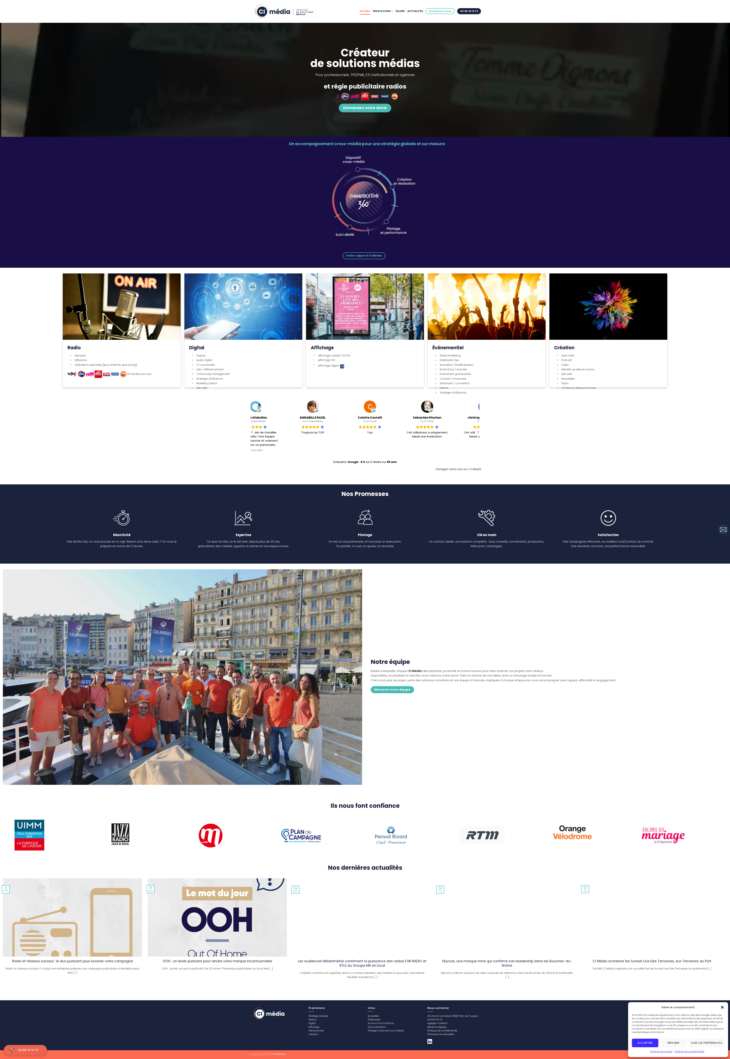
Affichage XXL (326, 360)
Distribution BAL (449, 360)
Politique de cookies (661, 1051)
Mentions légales (437, 1027)
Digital (312, 1023)
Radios (313, 1019)
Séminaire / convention (455, 383)
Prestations (382, 11)
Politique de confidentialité (689, 1051)
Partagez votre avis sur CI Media (386, 1030)
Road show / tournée (453, 369)
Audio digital (204, 360)
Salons (444, 388)
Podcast (566, 360)
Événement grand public (455, 374)
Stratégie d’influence (209, 379)
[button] (722, 1007)
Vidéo (565, 365)
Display (201, 355)
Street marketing (450, 355)
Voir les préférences (706, 1043)
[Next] (707, 835)
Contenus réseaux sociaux (578, 388)
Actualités (415, 11)
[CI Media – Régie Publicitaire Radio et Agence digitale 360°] (286, 11)
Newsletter (568, 379)
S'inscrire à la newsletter (440, 1034)
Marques (80, 355)
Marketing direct (206, 383)
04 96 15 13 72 (28, 1050)
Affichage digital (329, 366)
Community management (213, 374)
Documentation (377, 1027)
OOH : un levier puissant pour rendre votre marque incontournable (217, 961)
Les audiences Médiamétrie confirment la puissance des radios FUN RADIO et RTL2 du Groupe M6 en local (362, 963)
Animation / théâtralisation (457, 365)
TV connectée (205, 365)
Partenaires (374, 1019)
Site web (201, 388)
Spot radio (567, 355)
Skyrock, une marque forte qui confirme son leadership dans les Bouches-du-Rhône (507, 963)
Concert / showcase (453, 379)
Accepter (645, 1043)
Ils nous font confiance (381, 1023)
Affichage (314, 1027)
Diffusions (81, 360)
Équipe (400, 11)
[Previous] (21, 835)
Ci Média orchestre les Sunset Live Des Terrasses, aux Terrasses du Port (652, 961)
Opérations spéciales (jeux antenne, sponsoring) (106, 365)
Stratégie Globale (318, 1016)
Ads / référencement (209, 369)
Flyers (565, 383)
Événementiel (316, 1030)
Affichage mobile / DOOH (334, 355)
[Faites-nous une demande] (723, 529)
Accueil (364, 11)
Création (313, 1034)
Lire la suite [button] (393, 450)
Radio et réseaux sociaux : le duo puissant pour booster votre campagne (72, 961)
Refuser (673, 1043)
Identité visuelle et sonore (577, 369)
